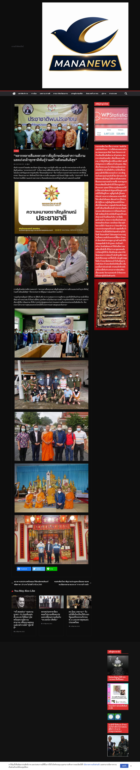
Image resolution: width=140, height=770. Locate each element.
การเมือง (34, 93)
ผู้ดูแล (28, 164)
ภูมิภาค (104, 93)
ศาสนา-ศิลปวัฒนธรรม (60, 93)
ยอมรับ (124, 766)
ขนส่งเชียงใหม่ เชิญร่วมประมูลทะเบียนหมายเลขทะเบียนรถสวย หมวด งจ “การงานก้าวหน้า (71, 583)
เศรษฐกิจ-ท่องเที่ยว (77, 93)
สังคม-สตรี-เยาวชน (92, 93)
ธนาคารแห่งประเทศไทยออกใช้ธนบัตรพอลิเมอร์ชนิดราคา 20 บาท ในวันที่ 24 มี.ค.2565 (31, 583)
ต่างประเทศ (113, 93)
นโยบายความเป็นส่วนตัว (92, 764)
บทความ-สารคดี (45, 93)
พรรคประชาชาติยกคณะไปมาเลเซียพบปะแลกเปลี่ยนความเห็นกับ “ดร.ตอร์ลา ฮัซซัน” (51, 615)
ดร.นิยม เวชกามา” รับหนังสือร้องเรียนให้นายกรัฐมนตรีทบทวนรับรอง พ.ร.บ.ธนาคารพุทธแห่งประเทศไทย (79, 617)
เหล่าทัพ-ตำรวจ (23, 93)
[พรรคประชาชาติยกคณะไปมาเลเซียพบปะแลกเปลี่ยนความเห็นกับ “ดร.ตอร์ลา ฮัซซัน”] (51, 597)
